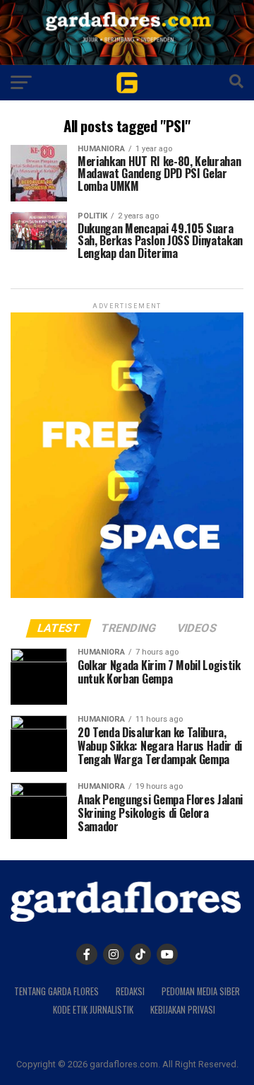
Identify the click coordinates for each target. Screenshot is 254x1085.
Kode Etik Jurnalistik (93, 1009)
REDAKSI (130, 991)
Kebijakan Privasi (182, 1009)
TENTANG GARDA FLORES (56, 991)
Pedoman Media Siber (201, 991)
